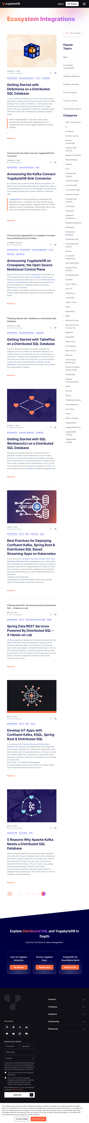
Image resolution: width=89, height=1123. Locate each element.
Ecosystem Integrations (26, 78)
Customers (70, 211)
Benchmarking (71, 160)
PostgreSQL (46, 78)
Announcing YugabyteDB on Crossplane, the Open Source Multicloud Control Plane (29, 265)
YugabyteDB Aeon (73, 427)
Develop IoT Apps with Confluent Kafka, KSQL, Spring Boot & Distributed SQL (30, 734)
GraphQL (69, 279)
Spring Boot (32, 648)
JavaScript (70, 298)
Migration (69, 332)
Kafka (38, 167)
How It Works (23, 833)
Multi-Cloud (70, 341)
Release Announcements (72, 380)
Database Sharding (71, 84)
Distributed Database (70, 233)
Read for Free (70, 967)
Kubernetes (10, 254)
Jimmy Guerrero (16, 73)
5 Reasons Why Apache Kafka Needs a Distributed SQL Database (30, 844)
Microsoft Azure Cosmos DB (72, 326)
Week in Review (72, 418)
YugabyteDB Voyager (71, 440)
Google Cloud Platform (71, 269)
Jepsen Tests (71, 302)
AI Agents (69, 131)
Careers (69, 164)
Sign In (61, 4)
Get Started (19, 967)
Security (69, 391)
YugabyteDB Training (71, 433)
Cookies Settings (22, 1119)
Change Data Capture (72, 109)
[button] (84, 4)
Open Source (20, 254)
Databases (70, 227)
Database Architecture (71, 216)
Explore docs (44, 967)
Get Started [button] (72, 4)
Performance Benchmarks (71, 361)
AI (66, 127)
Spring (42, 534)
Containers (70, 206)
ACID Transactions (73, 122)
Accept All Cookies (38, 1119)
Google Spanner (72, 275)
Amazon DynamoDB (70, 141)
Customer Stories (70, 101)
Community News (12, 249)
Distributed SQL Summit (72, 245)
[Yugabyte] (11, 4)
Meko (65, 57)
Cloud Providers (72, 181)
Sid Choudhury (15, 245)
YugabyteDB (14, 199)
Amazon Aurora (72, 136)
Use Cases (70, 409)
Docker (69, 251)
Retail (68, 386)
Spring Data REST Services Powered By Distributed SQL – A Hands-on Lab (30, 630)
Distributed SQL (12, 78)
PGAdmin (40, 362)
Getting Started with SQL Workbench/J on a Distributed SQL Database (30, 443)
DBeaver (33, 362)
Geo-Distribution (70, 92)
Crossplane (36, 277)
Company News (72, 194)
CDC (67, 169)
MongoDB (70, 337)
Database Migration (71, 76)
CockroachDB (71, 185)
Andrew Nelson (15, 162)
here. (49, 466)
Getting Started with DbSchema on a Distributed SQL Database (28, 89)
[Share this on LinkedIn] (55, 72)
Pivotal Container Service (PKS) (35, 619)
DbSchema (31, 104)
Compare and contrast (71, 200)
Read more (11, 138)
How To (38, 78)
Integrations (70, 293)
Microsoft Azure (72, 320)
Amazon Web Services (71, 149)
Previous (9, 894)
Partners (69, 355)
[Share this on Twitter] (51, 72)
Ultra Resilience (72, 404)
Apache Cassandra (73, 155)
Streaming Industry (73, 400)
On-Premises (71, 346)
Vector (68, 414)
